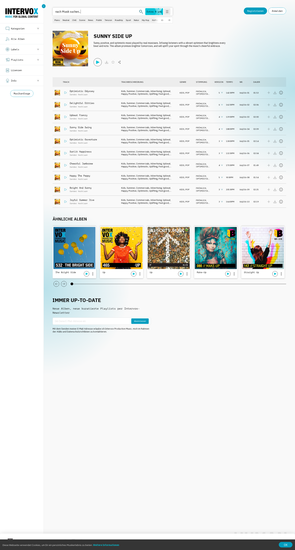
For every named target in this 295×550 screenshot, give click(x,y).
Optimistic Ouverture (83, 139)
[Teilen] (119, 62)
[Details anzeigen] (281, 93)
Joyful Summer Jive (82, 200)
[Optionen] (92, 274)
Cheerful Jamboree (81, 163)
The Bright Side (65, 272)
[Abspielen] (98, 62)
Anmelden (277, 11)
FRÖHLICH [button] (201, 91)
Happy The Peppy (80, 175)
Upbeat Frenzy (78, 115)
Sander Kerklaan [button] (79, 94)
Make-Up (201, 272)
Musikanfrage (22, 93)
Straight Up (251, 272)
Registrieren (255, 11)
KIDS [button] (182, 92)
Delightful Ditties (82, 103)
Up (104, 272)
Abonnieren (140, 321)
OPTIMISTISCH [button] (203, 94)
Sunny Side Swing (81, 127)
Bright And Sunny (81, 187)
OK (285, 545)
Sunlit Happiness (81, 151)
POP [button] (187, 92)
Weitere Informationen (106, 545)
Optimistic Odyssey (82, 91)
